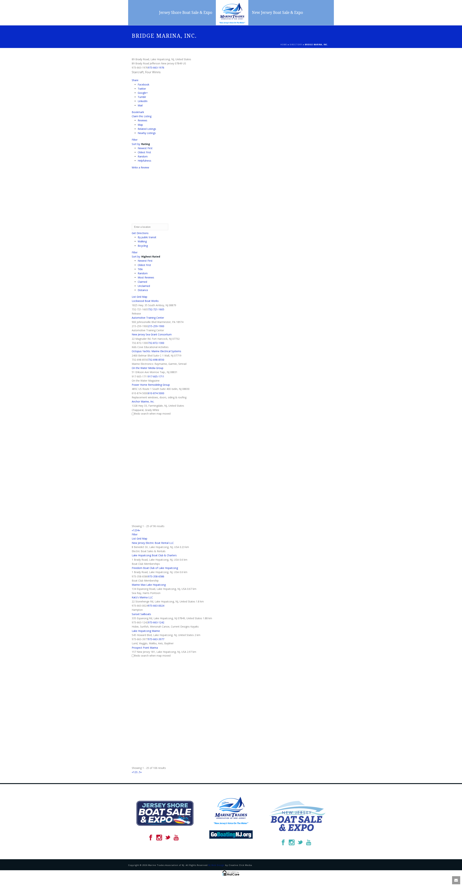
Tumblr (142, 97)
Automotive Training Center (148, 317)
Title (140, 269)
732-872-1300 (156, 343)
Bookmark (138, 112)
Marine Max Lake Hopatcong (149, 584)
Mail (140, 105)
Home (283, 44)
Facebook (143, 84)
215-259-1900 (156, 326)
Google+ (143, 92)
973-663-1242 (156, 622)
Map (140, 124)
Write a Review (140, 167)
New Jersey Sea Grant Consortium (152, 334)
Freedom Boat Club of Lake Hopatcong (155, 568)
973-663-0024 (156, 605)
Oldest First (144, 152)
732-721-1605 (156, 309)
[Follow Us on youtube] (176, 838)
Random (143, 156)
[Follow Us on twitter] (168, 838)
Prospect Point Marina (145, 647)
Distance (143, 290)
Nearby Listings (147, 133)
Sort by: (141, 144)
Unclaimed (144, 286)
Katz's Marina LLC (142, 597)
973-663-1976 (156, 67)
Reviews (142, 120)
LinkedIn (142, 101)
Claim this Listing (141, 116)
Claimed (142, 281)
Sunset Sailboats (141, 614)
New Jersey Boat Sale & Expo (277, 12)
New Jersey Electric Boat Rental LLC (153, 543)
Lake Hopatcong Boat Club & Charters (154, 555)
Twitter (142, 88)
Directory (296, 44)
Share (135, 80)
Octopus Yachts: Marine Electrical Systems (156, 351)
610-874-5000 (156, 393)
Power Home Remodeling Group (151, 384)
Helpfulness (144, 160)
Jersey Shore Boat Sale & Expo (185, 12)
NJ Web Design (216, 865)
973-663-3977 (156, 639)
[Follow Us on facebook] (151, 838)
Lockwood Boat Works (145, 301)
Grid (139, 296)
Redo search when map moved (152, 413)
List (134, 296)
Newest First (145, 148)
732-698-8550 (156, 359)
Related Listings (147, 129)
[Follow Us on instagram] (159, 838)
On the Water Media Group (147, 368)
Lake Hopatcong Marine (146, 631)
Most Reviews (146, 277)
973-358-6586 (156, 576)
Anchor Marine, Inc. (143, 401)
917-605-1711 (156, 376)
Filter (135, 139)
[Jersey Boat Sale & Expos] (232, 12)
